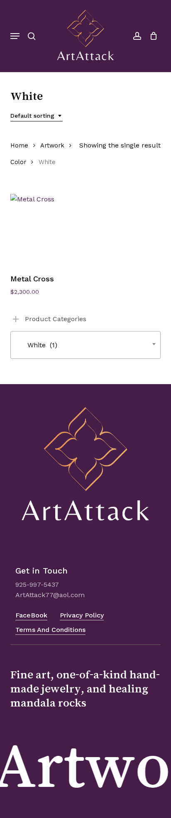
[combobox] (36, 115)
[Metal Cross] (46, 230)
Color (18, 162)
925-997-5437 (37, 584)
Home (19, 145)
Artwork (52, 145)
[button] (15, 36)
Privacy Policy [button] (82, 615)
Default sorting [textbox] (32, 115)
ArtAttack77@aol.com (50, 595)
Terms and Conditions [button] (50, 630)
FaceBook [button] (31, 615)
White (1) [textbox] (36, 345)
